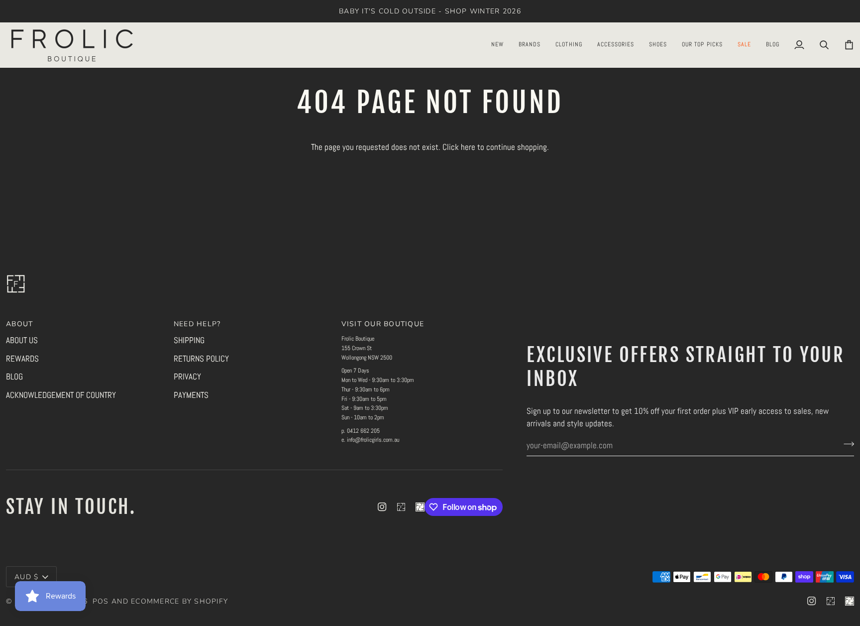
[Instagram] (382, 506)
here (468, 146)
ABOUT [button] (19, 324)
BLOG (14, 376)
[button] (497, 44)
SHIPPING (189, 340)
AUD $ (26, 577)
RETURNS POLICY (201, 358)
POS (101, 601)
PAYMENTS (191, 394)
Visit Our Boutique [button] (383, 324)
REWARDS (22, 358)
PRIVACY (187, 376)
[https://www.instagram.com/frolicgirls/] (401, 506)
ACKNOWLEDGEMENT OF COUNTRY (61, 394)
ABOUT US (22, 340)
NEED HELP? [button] (197, 324)
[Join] (846, 444)
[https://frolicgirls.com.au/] (420, 506)
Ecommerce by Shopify (179, 601)
